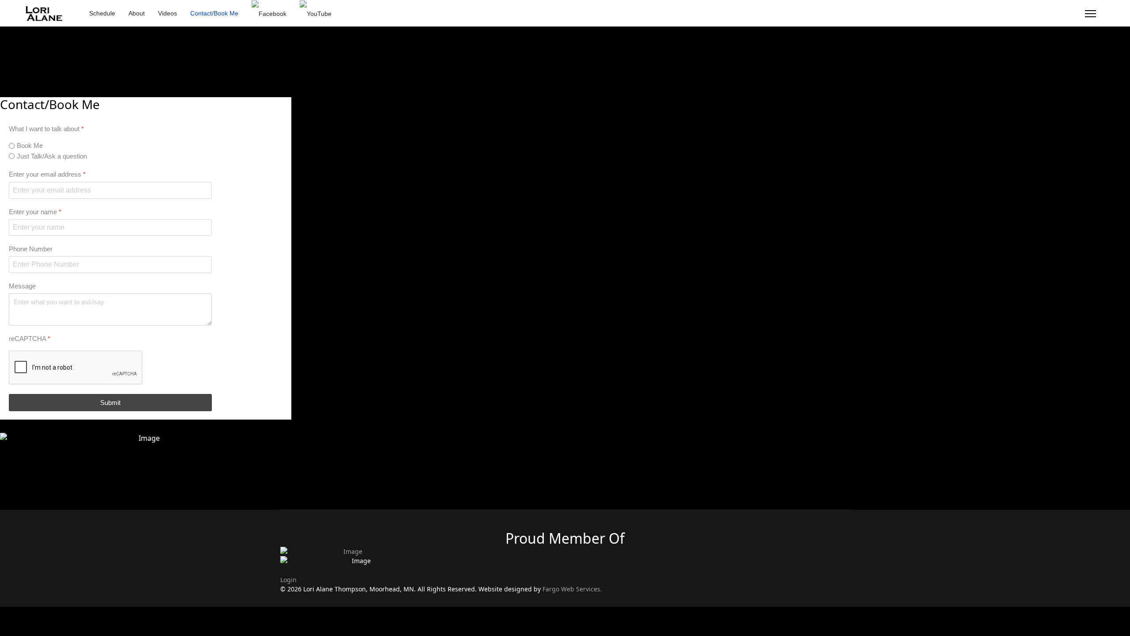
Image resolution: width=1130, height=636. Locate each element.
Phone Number (31, 248)
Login (288, 579)
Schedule (102, 13)
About (136, 13)
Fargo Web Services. (572, 589)
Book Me (30, 145)
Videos (167, 13)
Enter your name (35, 211)
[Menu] (1090, 13)
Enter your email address (47, 174)
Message (22, 286)
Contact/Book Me (214, 13)
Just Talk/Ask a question (52, 155)
